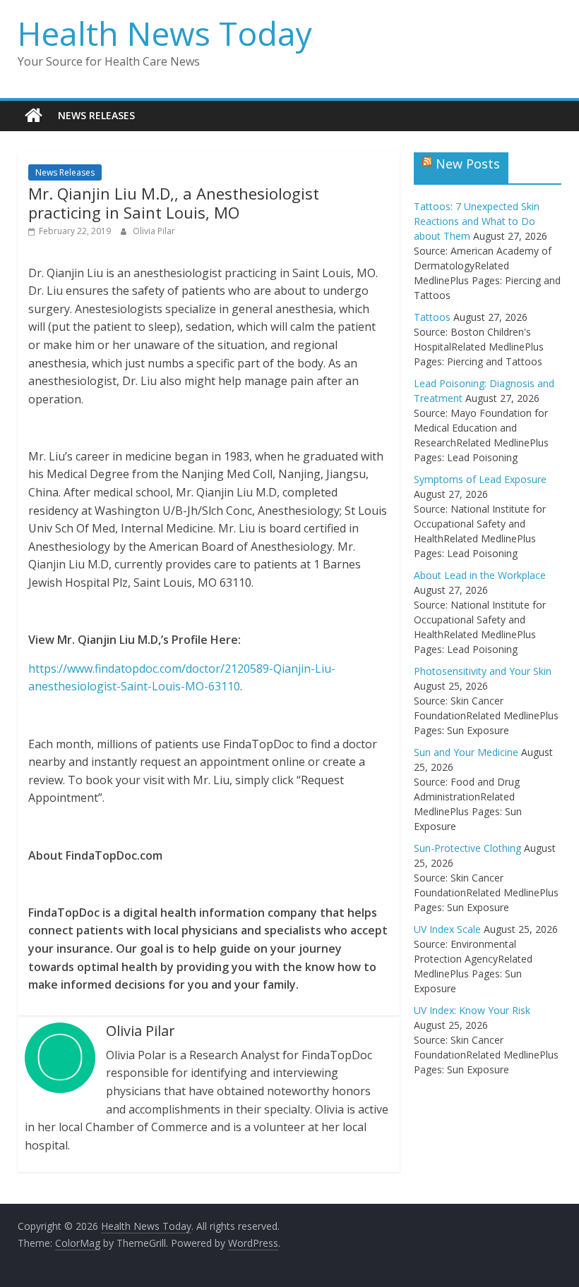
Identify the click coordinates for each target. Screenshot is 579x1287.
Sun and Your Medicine (466, 752)
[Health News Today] (33, 115)
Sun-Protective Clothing (467, 848)
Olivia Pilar (154, 231)
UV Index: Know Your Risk (472, 1010)
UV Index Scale (447, 929)
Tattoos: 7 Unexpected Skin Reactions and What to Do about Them (476, 221)
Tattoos (432, 317)
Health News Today (165, 33)
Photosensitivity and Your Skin (482, 671)
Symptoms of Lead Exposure (480, 479)
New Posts (468, 163)
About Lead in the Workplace (480, 575)
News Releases (96, 115)
